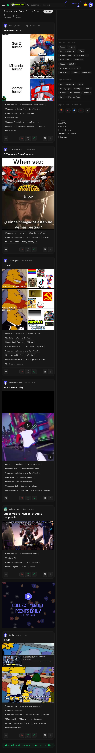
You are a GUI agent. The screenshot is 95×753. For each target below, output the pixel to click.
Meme (30, 342)
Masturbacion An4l (13, 727)
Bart (28, 723)
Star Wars (65, 72)
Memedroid (11, 719)
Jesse (23, 233)
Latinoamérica (12, 490)
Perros (88, 88)
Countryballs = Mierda (36, 359)
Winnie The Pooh (24, 338)
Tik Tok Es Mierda (13, 346)
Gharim (47, 237)
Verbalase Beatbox (26, 477)
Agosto (72, 47)
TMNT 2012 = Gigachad (34, 346)
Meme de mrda (12, 30)
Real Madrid (66, 59)
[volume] (50, 457)
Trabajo (78, 88)
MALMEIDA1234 (15, 382)
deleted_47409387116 (18, 25)
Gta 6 (72, 64)
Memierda (10, 126)
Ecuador (9, 464)
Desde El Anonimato (14, 723)
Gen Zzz (42, 126)
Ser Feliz (9, 338)
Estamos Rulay (34, 464)
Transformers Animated (30, 706)
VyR (81, 84)
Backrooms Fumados (14, 364)
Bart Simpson (40, 723)
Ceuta (63, 64)
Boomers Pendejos (26, 126)
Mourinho (79, 59)
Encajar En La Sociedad (15, 333)
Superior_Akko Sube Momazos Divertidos (22, 122)
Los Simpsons (36, 719)
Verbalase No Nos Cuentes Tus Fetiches (21, 486)
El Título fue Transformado (18, 154)
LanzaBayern (14, 260)
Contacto (62, 126)
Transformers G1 (13, 118)
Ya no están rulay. (14, 387)
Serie (33, 566)
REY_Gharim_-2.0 (15, 149)
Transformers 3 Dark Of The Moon (20, 113)
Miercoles (87, 72)
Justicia (25, 490)
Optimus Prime (12, 468)
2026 (63, 47)
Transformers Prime (38, 233)
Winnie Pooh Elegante (15, 342)
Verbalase (10, 477)
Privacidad (63, 137)
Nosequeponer (35, 333)
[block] (50, 138)
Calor (82, 51)
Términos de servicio (67, 133)
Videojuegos (66, 88)
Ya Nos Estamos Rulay (41, 490)
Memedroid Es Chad (14, 359)
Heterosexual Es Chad (15, 355)
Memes (23, 719)
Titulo (7, 639)
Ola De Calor (66, 55)
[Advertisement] (75, 23)
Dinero (63, 92)
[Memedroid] (7, 5)
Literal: (8, 265)
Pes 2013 (31, 355)
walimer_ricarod (15, 509)
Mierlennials (11, 131)
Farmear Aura (74, 97)
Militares (20, 464)
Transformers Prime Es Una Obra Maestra (23, 109)
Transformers (11, 104)
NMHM (11, 635)
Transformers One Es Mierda (32, 104)
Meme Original (12, 566)
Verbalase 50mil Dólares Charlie (19, 481)
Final (25, 566)
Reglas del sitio (64, 130)
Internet (88, 92)
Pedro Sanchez (81, 55)
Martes (76, 72)
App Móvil (62, 123)
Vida (62, 97)
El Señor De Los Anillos (70, 68)
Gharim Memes (12, 242)
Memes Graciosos (68, 51)
